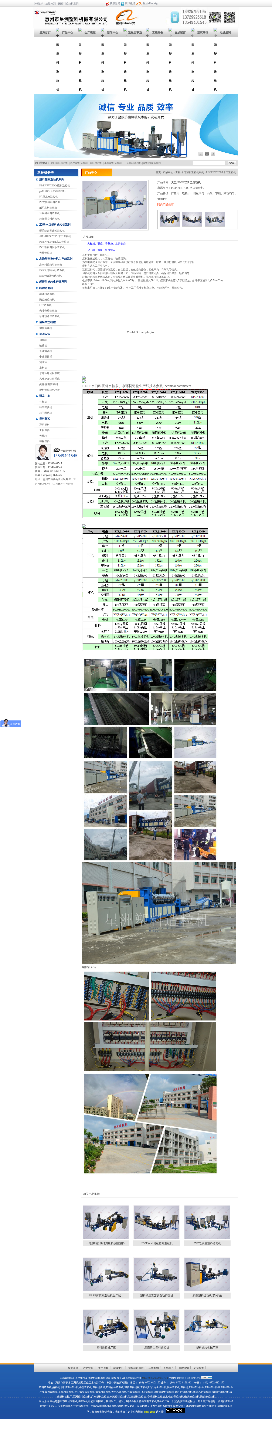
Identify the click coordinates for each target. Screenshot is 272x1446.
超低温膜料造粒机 (49, 218)
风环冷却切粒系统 (49, 378)
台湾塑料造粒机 (156, 1396)
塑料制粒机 (51, 1391)
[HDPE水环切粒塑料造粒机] (192, 226)
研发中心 (44, 395)
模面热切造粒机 (221, 1391)
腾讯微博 (130, 3)
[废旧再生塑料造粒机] (156, 1342)
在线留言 (180, 32)
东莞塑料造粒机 (119, 1396)
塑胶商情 (202, 32)
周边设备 (44, 334)
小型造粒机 (85, 1387)
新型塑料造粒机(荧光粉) (207, 1295)
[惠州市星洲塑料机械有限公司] (72, 26)
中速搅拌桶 (45, 356)
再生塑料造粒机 (79, 163)
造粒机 (184, 1387)
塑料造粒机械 (132, 1387)
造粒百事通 (135, 32)
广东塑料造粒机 (133, 163)
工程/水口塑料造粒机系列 (55, 224)
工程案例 (157, 32)
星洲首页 (45, 32)
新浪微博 (115, 3)
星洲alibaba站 (150, 3)
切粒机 (43, 340)
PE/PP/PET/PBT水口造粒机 (54, 241)
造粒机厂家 (146, 1387)
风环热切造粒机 (184, 1391)
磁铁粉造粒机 (47, 294)
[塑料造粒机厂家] (106, 1342)
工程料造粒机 (66, 1391)
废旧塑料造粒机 (59, 163)
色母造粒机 (45, 252)
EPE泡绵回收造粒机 (50, 275)
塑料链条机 (45, 328)
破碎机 (43, 345)
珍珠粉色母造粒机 (49, 316)
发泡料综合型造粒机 (50, 264)
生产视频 (90, 32)
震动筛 (43, 362)
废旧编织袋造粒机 (84, 1391)
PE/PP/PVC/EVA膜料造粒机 (54, 185)
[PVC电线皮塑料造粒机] (215, 226)
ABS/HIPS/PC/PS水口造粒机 (55, 236)
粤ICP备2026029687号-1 (155, 1377)
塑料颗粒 (44, 418)
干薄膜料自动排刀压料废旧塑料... (106, 1243)
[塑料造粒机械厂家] (207, 1342)
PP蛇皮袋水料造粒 (49, 202)
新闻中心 (112, 32)
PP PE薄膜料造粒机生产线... (106, 1295)
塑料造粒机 (45, 1387)
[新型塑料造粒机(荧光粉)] (207, 1290)
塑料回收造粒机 (152, 163)
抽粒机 (56, 1387)
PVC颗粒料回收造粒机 (52, 247)
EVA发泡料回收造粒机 (52, 270)
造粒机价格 (98, 1387)
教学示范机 (45, 412)
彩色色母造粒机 (175, 1396)
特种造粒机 (46, 288)
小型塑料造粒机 (113, 163)
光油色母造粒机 (48, 310)
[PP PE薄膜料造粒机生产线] (106, 1290)
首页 (158, 172)
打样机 (43, 401)
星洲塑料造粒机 (82, 1396)
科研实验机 (45, 407)
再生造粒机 (160, 1387)
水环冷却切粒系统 (49, 373)
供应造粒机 (173, 1387)
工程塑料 (44, 430)
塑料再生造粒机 (115, 1387)
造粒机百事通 (136, 1367)
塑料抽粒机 (96, 163)
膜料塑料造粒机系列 (51, 179)
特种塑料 (44, 441)
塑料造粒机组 (212, 1387)
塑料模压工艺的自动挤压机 (156, 1295)
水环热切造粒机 (202, 1391)
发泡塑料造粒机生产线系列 (55, 258)
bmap (146, 1411)
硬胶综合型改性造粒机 (52, 230)
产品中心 (67, 32)
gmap (152, 1411)
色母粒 (43, 435)
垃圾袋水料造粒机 (49, 213)
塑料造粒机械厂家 (207, 1347)
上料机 (43, 367)
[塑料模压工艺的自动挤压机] (156, 1290)
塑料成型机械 (47, 322)
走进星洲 (225, 32)
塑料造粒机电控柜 (49, 389)
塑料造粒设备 (196, 1387)
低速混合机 (45, 351)
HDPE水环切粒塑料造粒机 (157, 1243)
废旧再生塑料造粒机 (156, 1347)
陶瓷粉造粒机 (47, 299)
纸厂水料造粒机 (48, 207)
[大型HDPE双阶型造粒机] (114, 228)
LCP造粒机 (45, 305)
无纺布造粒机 (119, 1391)
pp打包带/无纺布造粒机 (52, 191)
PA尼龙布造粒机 (48, 196)
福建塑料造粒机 (137, 1396)
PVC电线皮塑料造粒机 (207, 1243)
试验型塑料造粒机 (164, 1391)
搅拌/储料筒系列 (48, 384)
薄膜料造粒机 (103, 1391)
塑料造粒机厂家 (106, 1347)
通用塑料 (44, 424)
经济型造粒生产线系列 (53, 281)
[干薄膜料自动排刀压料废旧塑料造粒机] (170, 226)
